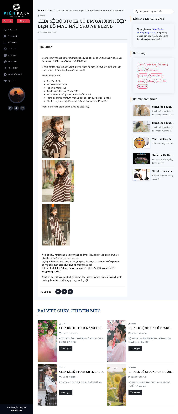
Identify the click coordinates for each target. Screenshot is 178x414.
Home (41, 10)
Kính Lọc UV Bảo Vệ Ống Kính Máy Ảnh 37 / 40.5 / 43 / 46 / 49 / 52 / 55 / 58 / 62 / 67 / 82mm (162, 155)
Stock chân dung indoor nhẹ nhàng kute (162, 123)
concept (141, 70)
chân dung (151, 65)
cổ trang (162, 65)
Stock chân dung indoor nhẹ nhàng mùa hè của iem (162, 106)
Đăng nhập (8, 21)
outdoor (150, 81)
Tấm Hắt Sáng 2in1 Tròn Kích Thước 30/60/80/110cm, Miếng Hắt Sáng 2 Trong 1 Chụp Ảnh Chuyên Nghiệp (163, 139)
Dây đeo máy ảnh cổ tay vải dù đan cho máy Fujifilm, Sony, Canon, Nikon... (162, 171)
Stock (50, 10)
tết (164, 81)
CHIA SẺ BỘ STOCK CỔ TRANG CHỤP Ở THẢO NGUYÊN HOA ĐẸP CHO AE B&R (149, 328)
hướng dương (156, 75)
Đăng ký (23, 21)
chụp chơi (142, 86)
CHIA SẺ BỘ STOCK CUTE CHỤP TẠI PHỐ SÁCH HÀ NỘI (81, 372)
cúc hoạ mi (153, 70)
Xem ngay (66, 348)
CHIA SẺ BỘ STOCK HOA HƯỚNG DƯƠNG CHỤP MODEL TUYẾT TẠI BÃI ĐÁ (150, 372)
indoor (141, 81)
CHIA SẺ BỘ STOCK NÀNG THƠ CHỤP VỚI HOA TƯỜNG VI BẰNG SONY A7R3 (81, 328)
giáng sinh (142, 75)
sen (158, 81)
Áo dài (141, 65)
